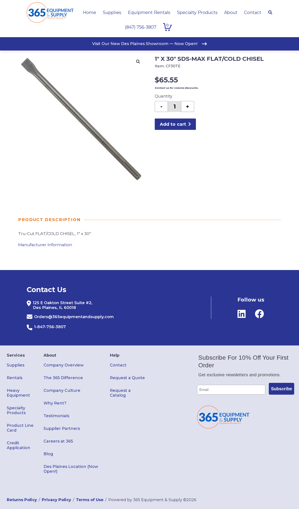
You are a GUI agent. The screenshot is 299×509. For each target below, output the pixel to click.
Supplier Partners (62, 428)
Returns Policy (22, 499)
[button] (138, 62)
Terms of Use (90, 499)
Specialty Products (16, 410)
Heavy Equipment (18, 393)
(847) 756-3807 (140, 27)
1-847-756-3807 (50, 326)
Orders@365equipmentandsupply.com (74, 316)
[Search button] (270, 12)
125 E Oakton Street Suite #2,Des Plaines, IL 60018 (62, 305)
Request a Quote (127, 377)
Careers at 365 (58, 441)
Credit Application (18, 445)
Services (16, 355)
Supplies (15, 365)
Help (114, 355)
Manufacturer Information (45, 244)
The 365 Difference (63, 377)
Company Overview (64, 365)
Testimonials (56, 415)
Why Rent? (55, 403)
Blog (48, 453)
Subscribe (281, 388)
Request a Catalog (120, 393)
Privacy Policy (56, 499)
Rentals (14, 377)
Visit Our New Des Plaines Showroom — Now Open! (144, 43)
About (50, 355)
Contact (118, 365)
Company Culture (62, 390)
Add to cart (173, 124)
